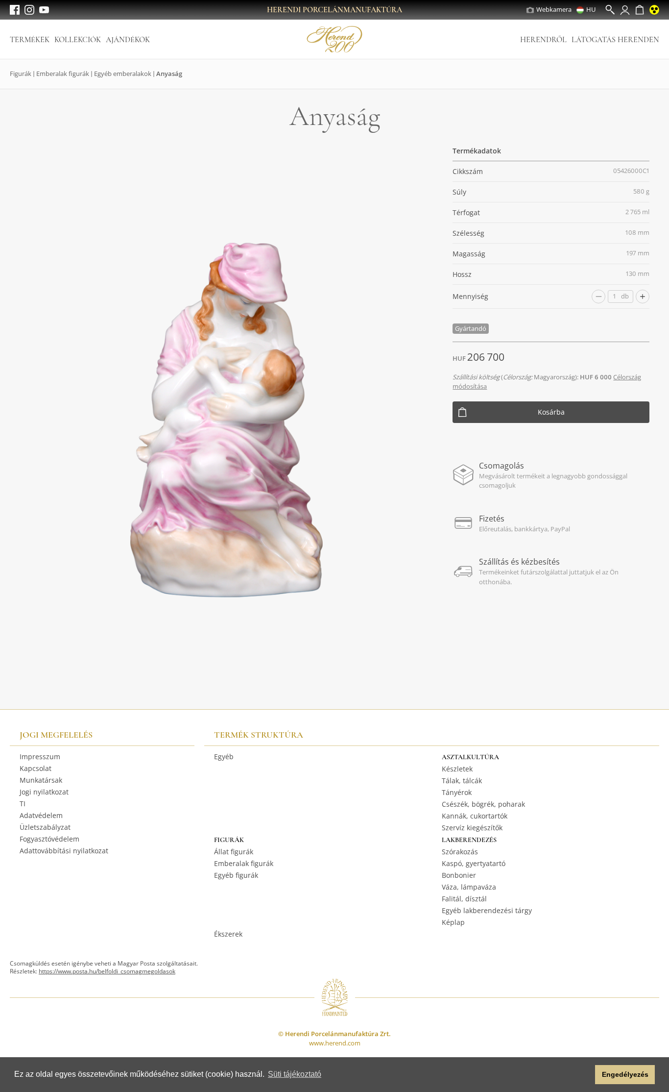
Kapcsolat (35, 768)
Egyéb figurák (236, 875)
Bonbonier (459, 875)
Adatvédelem (41, 815)
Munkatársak (41, 780)
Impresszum (40, 756)
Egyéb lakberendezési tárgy (487, 910)
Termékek (29, 40)
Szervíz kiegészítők (472, 827)
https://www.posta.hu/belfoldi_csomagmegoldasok (107, 971)
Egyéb (224, 756)
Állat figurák (233, 851)
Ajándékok (128, 40)
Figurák (20, 73)
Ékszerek (228, 934)
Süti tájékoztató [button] (294, 1074)
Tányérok (457, 792)
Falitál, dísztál (464, 898)
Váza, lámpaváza (469, 887)
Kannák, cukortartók (474, 815)
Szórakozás (460, 851)
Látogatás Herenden (615, 40)
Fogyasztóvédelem (49, 839)
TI (22, 803)
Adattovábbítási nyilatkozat (64, 850)
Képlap (453, 922)
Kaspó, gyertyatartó (473, 863)
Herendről (543, 40)
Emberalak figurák (62, 73)
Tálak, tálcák (462, 780)
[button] (585, 1075)
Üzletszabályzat (45, 827)
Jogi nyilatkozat (44, 791)
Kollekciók (77, 40)
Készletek (457, 768)
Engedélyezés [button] (625, 1074)
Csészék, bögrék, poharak (483, 804)
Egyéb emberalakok (122, 73)
